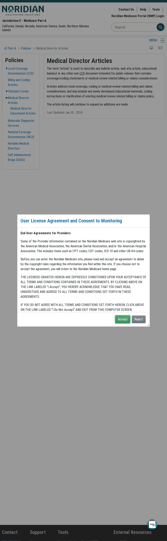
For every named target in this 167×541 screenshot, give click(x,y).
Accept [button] (122, 319)
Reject (138, 319)
